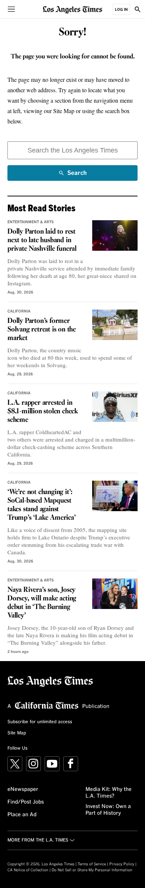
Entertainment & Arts (30, 222)
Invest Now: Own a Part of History (108, 810)
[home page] (72, 9)
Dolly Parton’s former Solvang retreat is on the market (41, 329)
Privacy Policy (121, 864)
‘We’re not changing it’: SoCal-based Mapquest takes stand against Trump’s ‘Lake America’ (41, 505)
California (18, 311)
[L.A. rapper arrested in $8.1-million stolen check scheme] (115, 406)
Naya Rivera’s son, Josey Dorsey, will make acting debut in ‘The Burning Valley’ (41, 603)
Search (77, 175)
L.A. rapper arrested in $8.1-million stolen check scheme (42, 411)
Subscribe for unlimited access (39, 722)
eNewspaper (22, 789)
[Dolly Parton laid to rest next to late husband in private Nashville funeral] (115, 235)
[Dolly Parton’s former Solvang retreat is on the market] (115, 325)
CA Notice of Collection (27, 870)
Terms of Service (92, 864)
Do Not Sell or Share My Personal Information (92, 870)
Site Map (16, 733)
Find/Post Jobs (25, 802)
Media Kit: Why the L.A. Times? (109, 793)
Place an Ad (21, 814)
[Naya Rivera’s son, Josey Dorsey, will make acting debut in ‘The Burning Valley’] (115, 593)
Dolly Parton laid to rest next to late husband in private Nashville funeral (42, 240)
